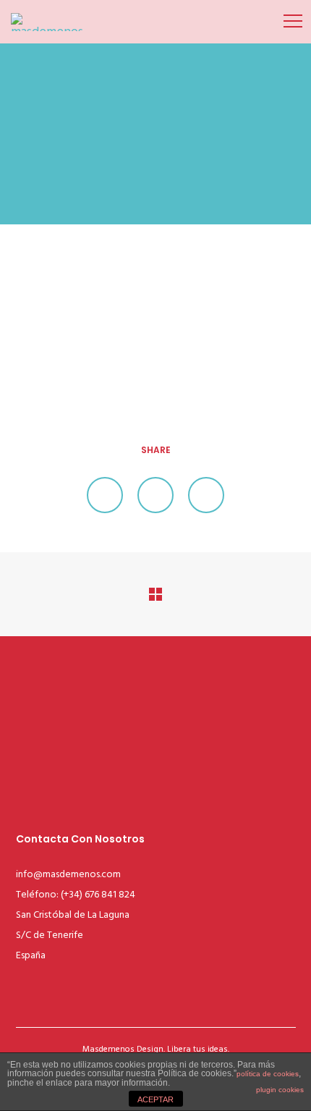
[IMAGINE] (105, 495)
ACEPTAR (155, 1099)
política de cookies (268, 1074)
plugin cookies (280, 1090)
